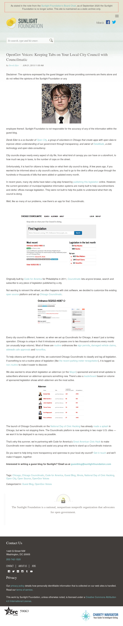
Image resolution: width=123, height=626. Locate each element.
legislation (93, 181)
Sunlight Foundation (25, 23)
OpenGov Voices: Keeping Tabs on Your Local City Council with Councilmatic (57, 57)
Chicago (16, 475)
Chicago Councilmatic (50, 294)
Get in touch (100, 452)
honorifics (40, 349)
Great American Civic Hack (86, 441)
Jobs (34, 566)
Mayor (72, 371)
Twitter (114, 22)
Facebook (108, 22)
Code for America (33, 278)
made (96, 426)
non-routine (12, 364)
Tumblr (27, 571)
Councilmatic (74, 278)
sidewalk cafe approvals (18, 349)
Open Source (24, 478)
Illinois (80, 475)
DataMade (98, 143)
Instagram (22, 571)
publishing (78, 181)
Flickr (18, 571)
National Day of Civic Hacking (65, 426)
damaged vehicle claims (103, 345)
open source (12, 294)
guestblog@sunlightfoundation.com (91, 464)
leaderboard (89, 376)
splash (104, 426)
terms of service (24, 589)
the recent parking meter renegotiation (78, 360)
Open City (41, 139)
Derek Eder (14, 65)
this (86, 181)
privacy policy (17, 585)
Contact (10, 566)
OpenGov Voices (40, 478)
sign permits (83, 345)
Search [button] (51, 41)
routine (57, 345)
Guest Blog (70, 475)
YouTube (31, 571)
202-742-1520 (13, 559)
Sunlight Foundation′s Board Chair (58, 5)
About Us (23, 566)
